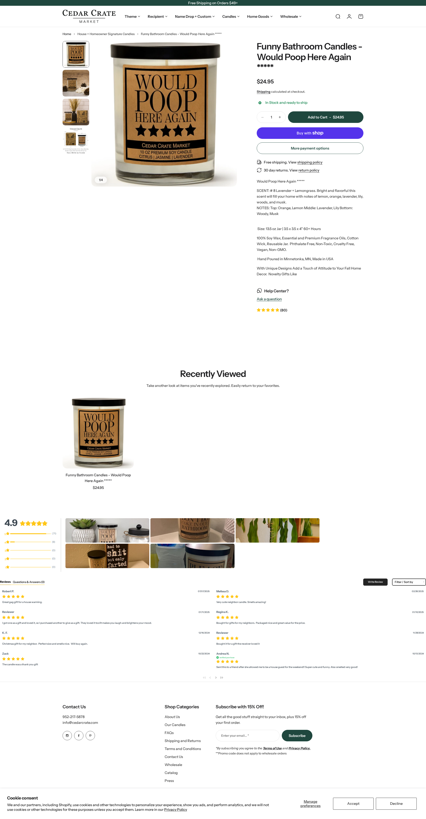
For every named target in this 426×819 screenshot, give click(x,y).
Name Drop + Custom (193, 16)
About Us (172, 717)
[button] (272, 310)
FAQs (169, 732)
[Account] (349, 16)
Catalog (171, 772)
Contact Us (174, 756)
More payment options (310, 148)
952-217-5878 (74, 717)
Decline (396, 803)
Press (169, 780)
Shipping (263, 92)
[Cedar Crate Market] (89, 16)
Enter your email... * (235, 736)
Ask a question (269, 299)
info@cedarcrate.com (80, 722)
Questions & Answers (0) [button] (29, 582)
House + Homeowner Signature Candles (106, 34)
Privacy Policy (175, 809)
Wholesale (289, 16)
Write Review (375, 581)
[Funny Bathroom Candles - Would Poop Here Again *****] (98, 433)
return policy (308, 170)
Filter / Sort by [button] (404, 582)
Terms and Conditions (183, 748)
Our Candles (175, 725)
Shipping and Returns (183, 740)
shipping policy (309, 162)
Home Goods (258, 16)
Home (67, 34)
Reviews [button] (5, 581)
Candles (229, 16)
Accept (353, 803)
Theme (131, 16)
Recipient (156, 16)
